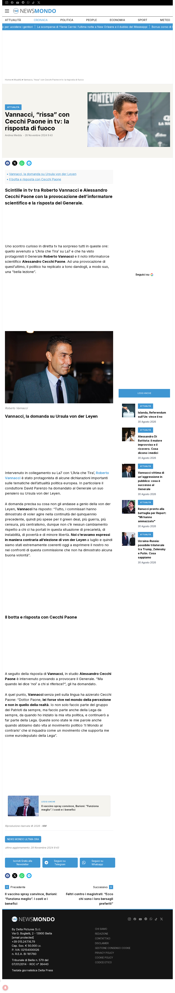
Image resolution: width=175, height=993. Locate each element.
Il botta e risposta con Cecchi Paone (35, 179)
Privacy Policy (104, 952)
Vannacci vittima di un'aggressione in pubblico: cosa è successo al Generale (151, 481)
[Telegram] (23, 2)
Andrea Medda (13, 135)
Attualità (13, 20)
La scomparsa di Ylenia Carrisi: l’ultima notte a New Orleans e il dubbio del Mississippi (79, 27)
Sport (142, 20)
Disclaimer (102, 943)
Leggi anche (144, 393)
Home (8, 79)
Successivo (100, 887)
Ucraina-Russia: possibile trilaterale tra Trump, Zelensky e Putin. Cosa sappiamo (152, 549)
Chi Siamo (101, 928)
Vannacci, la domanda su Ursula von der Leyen (42, 174)
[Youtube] (17, 2)
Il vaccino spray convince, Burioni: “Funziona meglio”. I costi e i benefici (31, 899)
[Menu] (9, 10)
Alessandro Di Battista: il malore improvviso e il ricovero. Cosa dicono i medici (150, 445)
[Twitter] (39, 2)
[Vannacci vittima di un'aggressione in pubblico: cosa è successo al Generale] (128, 480)
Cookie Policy (104, 957)
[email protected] (23, 937)
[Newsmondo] (34, 11)
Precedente (17, 887)
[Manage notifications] (5, 987)
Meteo (165, 20)
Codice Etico (103, 962)
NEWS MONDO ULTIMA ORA (23, 839)
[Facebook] (12, 2)
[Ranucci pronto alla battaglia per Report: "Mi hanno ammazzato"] (128, 514)
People (91, 20)
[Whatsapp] (28, 2)
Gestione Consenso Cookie (112, 948)
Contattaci (102, 938)
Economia (117, 20)
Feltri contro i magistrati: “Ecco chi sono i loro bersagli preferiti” (89, 899)
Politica (66, 20)
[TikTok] (33, 2)
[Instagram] (6, 2)
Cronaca (41, 20)
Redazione (101, 933)
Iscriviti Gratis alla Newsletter (22, 862)
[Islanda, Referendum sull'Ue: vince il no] (128, 413)
